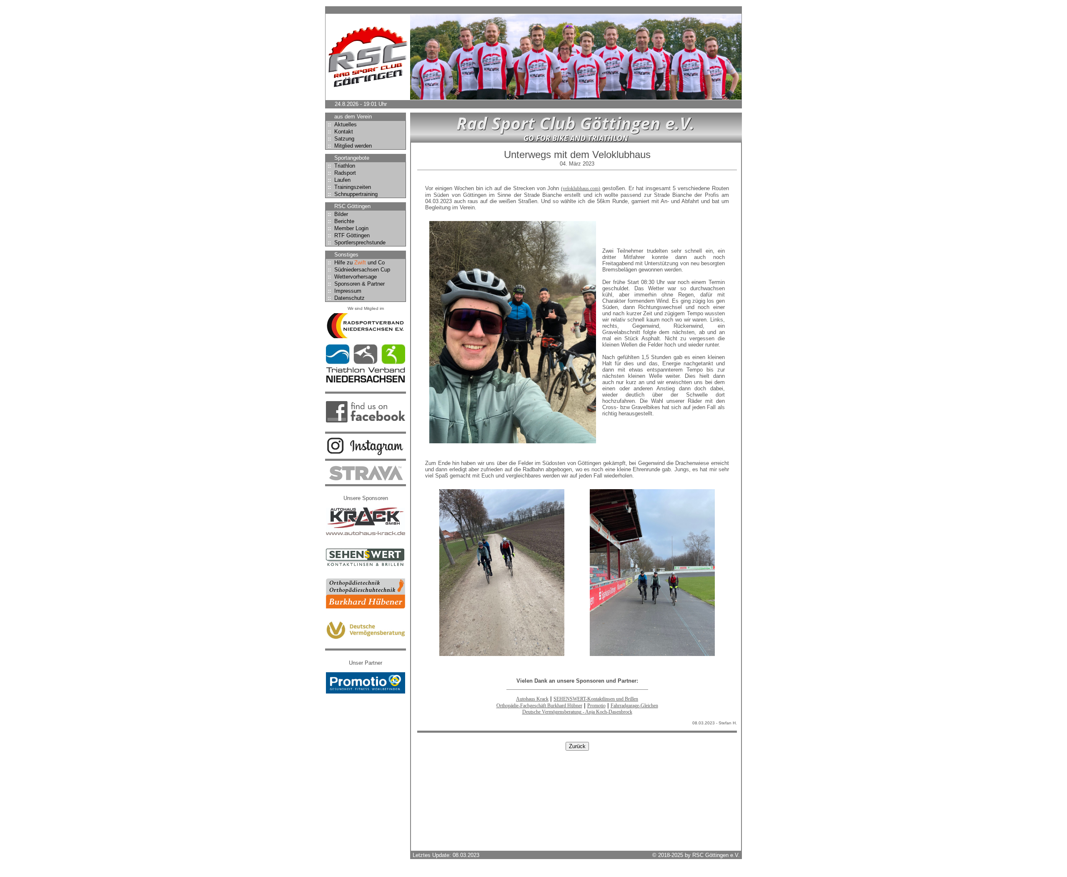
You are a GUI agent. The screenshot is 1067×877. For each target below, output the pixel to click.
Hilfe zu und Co (356, 262)
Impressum (344, 291)
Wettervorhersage (352, 277)
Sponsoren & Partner (356, 284)
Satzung (341, 139)
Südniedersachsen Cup (359, 269)
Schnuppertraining (353, 194)
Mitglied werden (350, 146)
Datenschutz (346, 298)
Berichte (341, 221)
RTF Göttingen (349, 235)
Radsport (342, 173)
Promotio (596, 706)
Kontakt (340, 131)
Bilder (338, 214)
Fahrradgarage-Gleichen (634, 706)
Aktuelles (342, 124)
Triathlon (341, 166)
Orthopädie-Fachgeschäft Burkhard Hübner (539, 706)
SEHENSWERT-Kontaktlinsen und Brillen (596, 699)
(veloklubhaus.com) (580, 188)
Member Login (348, 228)
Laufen (339, 180)
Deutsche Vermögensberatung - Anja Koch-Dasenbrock (577, 712)
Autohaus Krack (532, 699)
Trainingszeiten (349, 187)
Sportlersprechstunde (357, 242)
